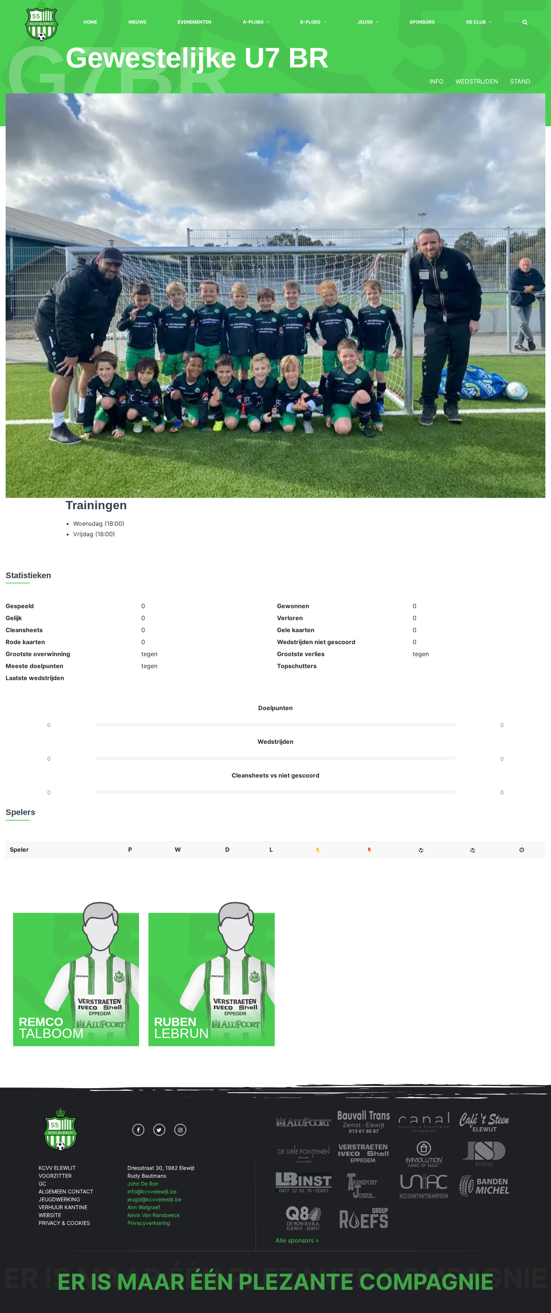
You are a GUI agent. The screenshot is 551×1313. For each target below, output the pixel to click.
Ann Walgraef (143, 1207)
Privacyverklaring (148, 1223)
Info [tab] (436, 81)
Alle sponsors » (297, 1240)
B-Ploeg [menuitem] (310, 22)
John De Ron (143, 1183)
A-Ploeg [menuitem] (253, 22)
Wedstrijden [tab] (476, 81)
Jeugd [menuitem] (365, 22)
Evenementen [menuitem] (194, 22)
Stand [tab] (520, 81)
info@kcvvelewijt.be (152, 1191)
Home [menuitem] (90, 22)
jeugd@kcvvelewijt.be (154, 1199)
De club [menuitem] (476, 22)
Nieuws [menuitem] (138, 22)
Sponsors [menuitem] (422, 22)
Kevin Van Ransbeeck (153, 1215)
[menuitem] (525, 22)
